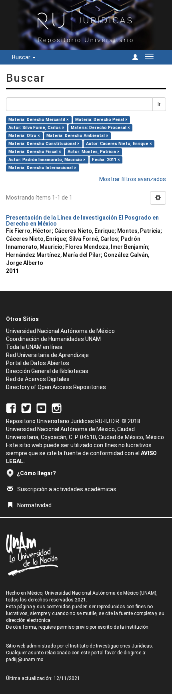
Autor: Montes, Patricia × (94, 151)
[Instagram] (57, 408)
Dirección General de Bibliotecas (47, 371)
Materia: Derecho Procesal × (100, 127)
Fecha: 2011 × (106, 159)
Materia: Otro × (24, 135)
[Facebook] (11, 408)
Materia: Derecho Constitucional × (44, 143)
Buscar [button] (22, 57)
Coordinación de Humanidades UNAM (53, 339)
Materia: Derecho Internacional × (42, 167)
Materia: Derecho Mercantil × (38, 119)
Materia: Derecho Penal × (101, 119)
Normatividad (34, 505)
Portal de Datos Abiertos (37, 363)
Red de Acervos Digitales (38, 379)
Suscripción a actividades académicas (66, 489)
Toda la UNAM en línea (34, 347)
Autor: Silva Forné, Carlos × (36, 127)
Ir (159, 104)
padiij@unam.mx (24, 659)
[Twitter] (26, 408)
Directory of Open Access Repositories (56, 387)
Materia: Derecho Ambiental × (77, 135)
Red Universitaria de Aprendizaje (47, 355)
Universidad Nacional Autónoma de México (60, 331)
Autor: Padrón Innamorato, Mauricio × (47, 159)
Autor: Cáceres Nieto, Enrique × (119, 143)
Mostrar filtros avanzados (132, 179)
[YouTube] (41, 408)
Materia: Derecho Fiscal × (34, 151)
